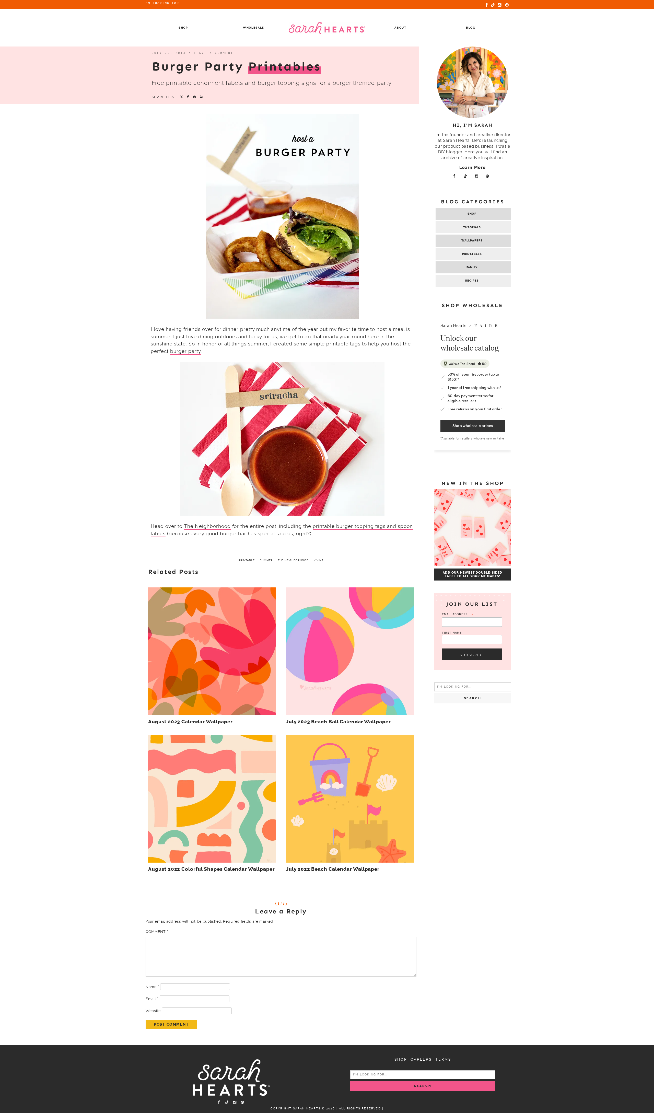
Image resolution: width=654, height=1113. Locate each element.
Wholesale (253, 27)
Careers (421, 1059)
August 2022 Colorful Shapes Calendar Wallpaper (211, 869)
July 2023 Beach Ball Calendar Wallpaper (338, 722)
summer (266, 560)
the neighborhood (293, 560)
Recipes (472, 280)
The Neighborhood (207, 526)
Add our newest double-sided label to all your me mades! (472, 574)
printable (247, 560)
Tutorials (472, 227)
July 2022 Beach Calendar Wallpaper (333, 869)
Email (152, 999)
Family (471, 267)
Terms (443, 1059)
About (400, 27)
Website (153, 1011)
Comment (157, 932)
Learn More (472, 167)
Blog (470, 27)
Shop (183, 27)
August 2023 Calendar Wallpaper (190, 722)
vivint (318, 560)
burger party (185, 351)
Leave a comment (213, 53)
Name (152, 987)
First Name (452, 632)
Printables (472, 254)
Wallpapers (472, 240)
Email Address (457, 615)
